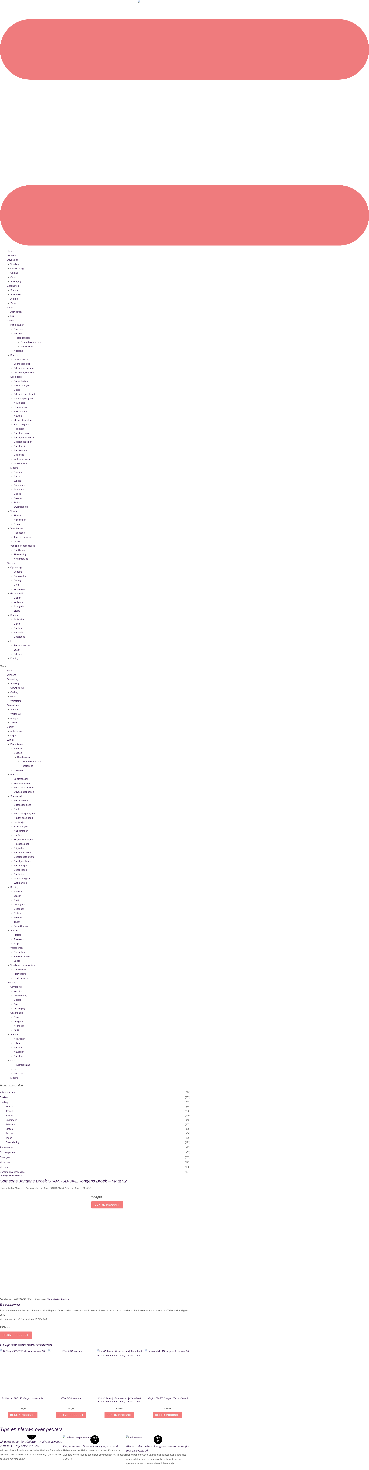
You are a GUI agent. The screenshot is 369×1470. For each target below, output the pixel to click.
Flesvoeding (20, 554)
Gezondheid (13, 286)
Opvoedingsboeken (24, 372)
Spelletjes (19, 455)
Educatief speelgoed (24, 394)
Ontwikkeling (17, 268)
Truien (17, 502)
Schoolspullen (7, 1152)
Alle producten (7, 1092)
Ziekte (13, 303)
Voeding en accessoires (22, 546)
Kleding (14, 468)
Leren (13, 641)
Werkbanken (20, 463)
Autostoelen (20, 520)
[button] (184, 666)
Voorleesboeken (22, 364)
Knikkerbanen (21, 411)
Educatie (18, 654)
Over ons (11, 255)
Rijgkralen (19, 429)
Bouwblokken (21, 381)
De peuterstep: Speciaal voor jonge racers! (90, 1446)
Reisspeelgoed (21, 424)
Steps (17, 524)
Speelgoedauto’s (22, 433)
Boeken (14, 355)
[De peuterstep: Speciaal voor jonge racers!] (77, 1437)
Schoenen (19, 489)
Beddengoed (24, 338)
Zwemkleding (21, 507)
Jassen (17, 476)
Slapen (14, 290)
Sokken (18, 498)
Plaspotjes (19, 533)
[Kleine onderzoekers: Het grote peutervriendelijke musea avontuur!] (134, 1437)
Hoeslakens (27, 346)
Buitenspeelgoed (22, 385)
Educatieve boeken (24, 368)
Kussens (18, 351)
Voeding (14, 264)
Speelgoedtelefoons (24, 437)
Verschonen (16, 528)
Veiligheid (15, 294)
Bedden (18, 333)
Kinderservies (21, 559)
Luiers (17, 541)
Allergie (14, 299)
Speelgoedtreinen (23, 442)
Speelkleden (20, 450)
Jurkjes (17, 481)
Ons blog (11, 563)
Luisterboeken (21, 359)
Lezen (17, 650)
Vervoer (14, 511)
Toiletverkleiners (22, 537)
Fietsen (17, 515)
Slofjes (17, 494)
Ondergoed (19, 485)
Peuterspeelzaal (22, 645)
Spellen (18, 628)
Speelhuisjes (20, 446)
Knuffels (18, 416)
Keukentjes (19, 403)
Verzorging (15, 281)
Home (10, 251)
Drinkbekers (20, 550)
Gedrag (14, 273)
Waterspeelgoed (22, 459)
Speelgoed (16, 377)
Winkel (10, 320)
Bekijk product (107, 1205)
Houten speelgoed (23, 398)
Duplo (17, 390)
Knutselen (19, 632)
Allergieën (19, 606)
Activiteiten (16, 312)
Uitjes (13, 316)
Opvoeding (12, 260)
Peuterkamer (16, 325)
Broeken (18, 472)
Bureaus (18, 329)
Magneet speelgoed (24, 420)
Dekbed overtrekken (31, 342)
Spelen (10, 307)
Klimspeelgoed (21, 407)
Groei (13, 277)
